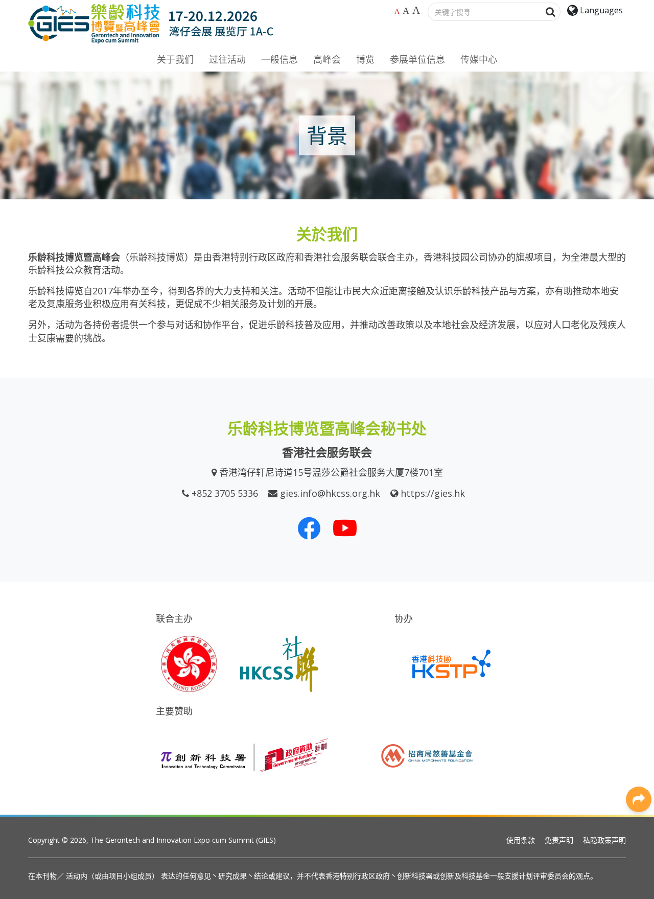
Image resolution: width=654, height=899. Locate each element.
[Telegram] (638, 728)
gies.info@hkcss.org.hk (330, 493)
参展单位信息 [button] (417, 59)
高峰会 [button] (327, 59)
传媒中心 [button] (478, 59)
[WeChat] (638, 705)
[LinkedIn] (638, 636)
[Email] (638, 751)
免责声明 (559, 840)
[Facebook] (638, 613)
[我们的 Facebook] (309, 528)
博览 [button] (365, 59)
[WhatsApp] (638, 682)
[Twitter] (638, 659)
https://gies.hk (433, 493)
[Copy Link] (638, 774)
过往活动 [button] (227, 59)
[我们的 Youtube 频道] (345, 528)
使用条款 (520, 840)
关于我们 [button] (175, 59)
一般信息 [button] (279, 59)
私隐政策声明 (604, 840)
